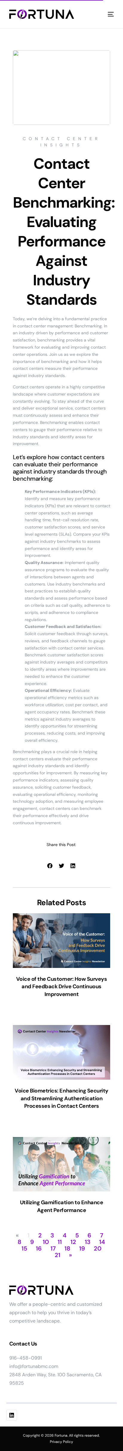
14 (102, 1242)
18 (67, 1248)
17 (53, 1248)
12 (73, 1242)
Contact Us (23, 1343)
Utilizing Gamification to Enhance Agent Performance (61, 1206)
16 (39, 1248)
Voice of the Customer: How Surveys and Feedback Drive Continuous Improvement (61, 986)
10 (46, 1242)
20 (98, 1248)
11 (60, 1242)
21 (57, 1255)
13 (87, 1242)
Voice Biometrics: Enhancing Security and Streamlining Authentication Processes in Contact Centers (61, 1098)
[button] (50, 865)
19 (82, 1248)
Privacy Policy (61, 1441)
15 (24, 1248)
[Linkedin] (11, 1415)
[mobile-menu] (108, 14)
